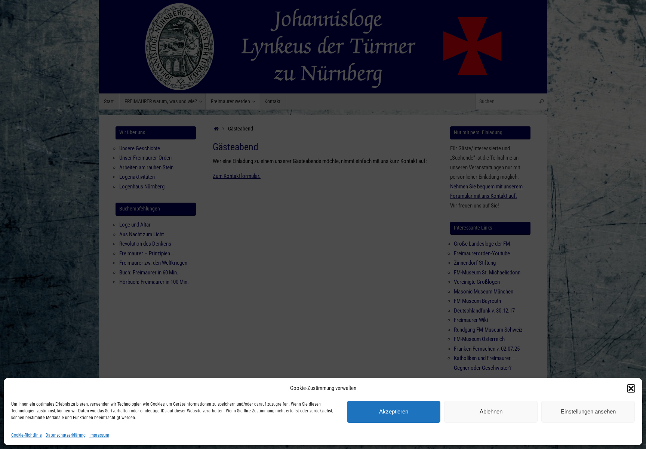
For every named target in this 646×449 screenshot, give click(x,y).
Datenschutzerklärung (66, 435)
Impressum (99, 435)
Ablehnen (491, 411)
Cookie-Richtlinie (26, 435)
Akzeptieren (393, 411)
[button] (631, 388)
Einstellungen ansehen (588, 411)
